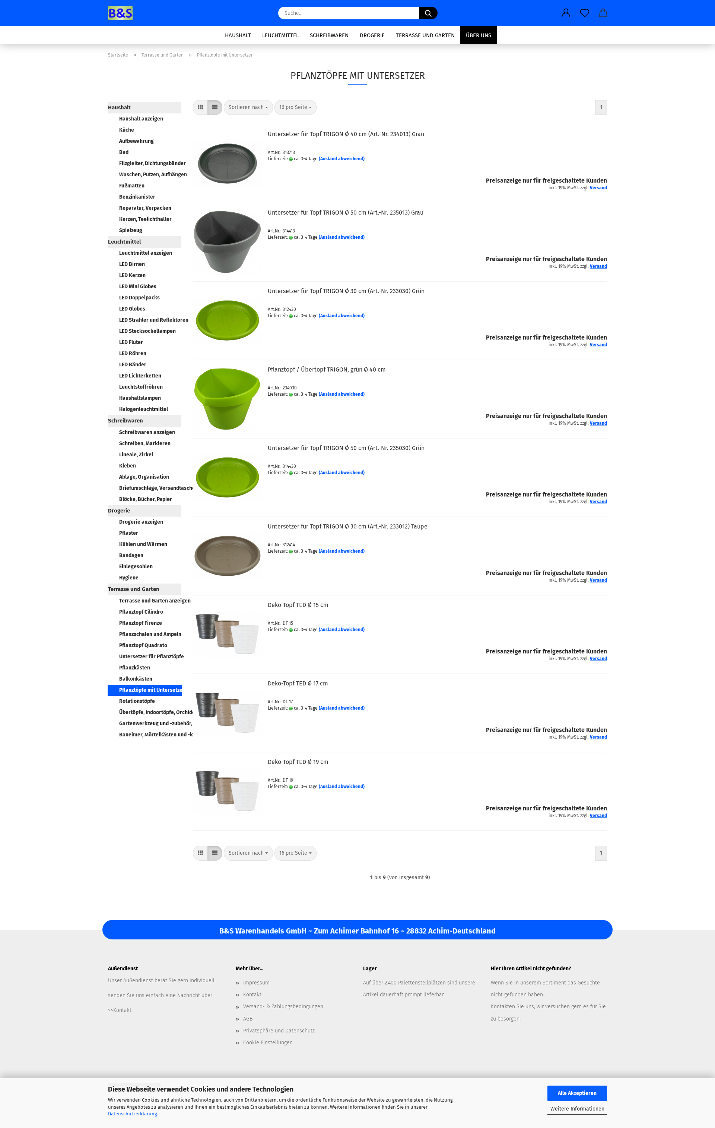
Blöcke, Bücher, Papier (145, 499)
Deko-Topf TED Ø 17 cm (298, 683)
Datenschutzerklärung (132, 1113)
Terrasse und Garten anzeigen (150, 601)
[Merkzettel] (584, 13)
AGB (247, 1019)
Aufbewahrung (136, 141)
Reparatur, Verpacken (145, 208)
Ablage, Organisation (144, 477)
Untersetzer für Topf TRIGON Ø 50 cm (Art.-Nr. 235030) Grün (346, 447)
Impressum (256, 983)
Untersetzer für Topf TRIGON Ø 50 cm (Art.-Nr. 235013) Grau (345, 212)
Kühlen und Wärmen (143, 544)
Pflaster (128, 533)
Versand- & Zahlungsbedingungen (283, 1006)
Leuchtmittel (280, 35)
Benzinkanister (137, 197)
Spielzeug (130, 230)
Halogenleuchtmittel (143, 409)
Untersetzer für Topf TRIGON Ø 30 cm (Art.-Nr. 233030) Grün (346, 291)
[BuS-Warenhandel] (123, 13)
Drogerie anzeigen (141, 522)
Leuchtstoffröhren (141, 387)
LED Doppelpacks (139, 298)
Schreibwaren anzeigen (147, 432)
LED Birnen (132, 264)
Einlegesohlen (136, 566)
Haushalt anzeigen (141, 119)
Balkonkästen (135, 679)
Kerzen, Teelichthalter (145, 219)
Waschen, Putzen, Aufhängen (150, 174)
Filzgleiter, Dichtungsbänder (150, 163)
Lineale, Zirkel (136, 454)
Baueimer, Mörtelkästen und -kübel (150, 735)
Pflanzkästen (134, 668)
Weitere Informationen (577, 1109)
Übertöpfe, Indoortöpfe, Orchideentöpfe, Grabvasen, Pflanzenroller (150, 712)
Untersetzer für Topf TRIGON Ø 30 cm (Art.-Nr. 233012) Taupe (348, 526)
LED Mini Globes (137, 286)
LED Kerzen (132, 275)
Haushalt (238, 35)
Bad (123, 152)
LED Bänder (132, 364)
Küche (126, 130)
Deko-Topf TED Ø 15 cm (298, 604)
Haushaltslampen (140, 398)
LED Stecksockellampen (147, 331)
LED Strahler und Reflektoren (150, 320)
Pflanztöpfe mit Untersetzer (150, 690)
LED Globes (132, 309)
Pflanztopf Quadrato (143, 645)
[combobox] (248, 107)
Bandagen (131, 555)
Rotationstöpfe (137, 701)
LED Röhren (132, 353)
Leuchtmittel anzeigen (145, 253)
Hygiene (129, 578)
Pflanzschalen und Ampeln (150, 634)
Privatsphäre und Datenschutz (279, 1031)
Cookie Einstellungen (268, 1042)
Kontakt (252, 995)
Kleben (127, 466)
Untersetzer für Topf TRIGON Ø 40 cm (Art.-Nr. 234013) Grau (346, 134)
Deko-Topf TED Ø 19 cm (298, 761)
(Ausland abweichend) (342, 158)
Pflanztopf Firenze (140, 623)
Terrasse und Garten (425, 35)
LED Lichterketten (140, 376)
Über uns (478, 35)
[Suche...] (428, 13)
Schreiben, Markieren (145, 443)
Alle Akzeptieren (577, 1093)
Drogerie (372, 35)
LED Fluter (131, 342)
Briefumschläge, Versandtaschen (150, 488)
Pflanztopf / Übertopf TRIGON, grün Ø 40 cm (327, 369)
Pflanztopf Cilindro (141, 612)
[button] (566, 13)
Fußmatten (131, 186)
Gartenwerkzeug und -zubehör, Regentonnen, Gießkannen (150, 723)
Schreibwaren (329, 35)
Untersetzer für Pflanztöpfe (150, 656)
